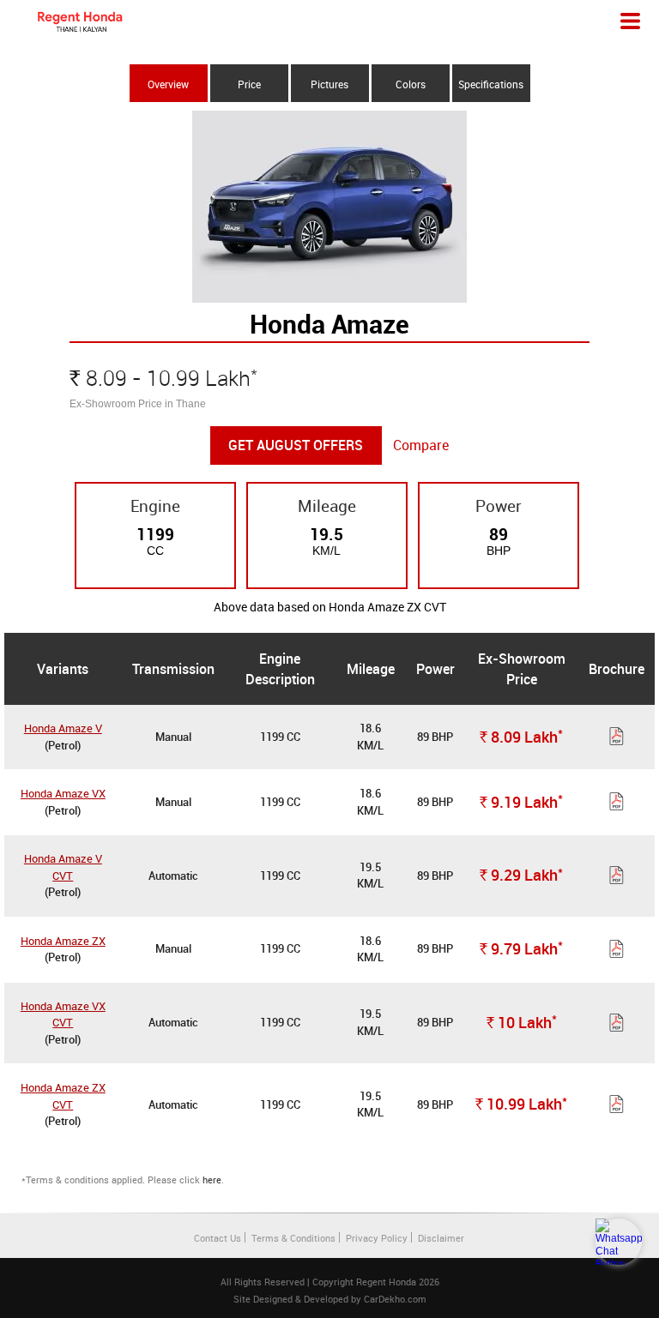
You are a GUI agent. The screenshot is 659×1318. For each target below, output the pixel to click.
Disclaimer (441, 1237)
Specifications (490, 84)
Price (249, 84)
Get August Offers (295, 445)
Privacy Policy (377, 1237)
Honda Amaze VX (63, 793)
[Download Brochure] (616, 739)
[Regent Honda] (80, 21)
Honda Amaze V (63, 728)
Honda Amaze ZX (63, 940)
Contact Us (217, 1237)
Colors (411, 84)
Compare (421, 445)
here (212, 1179)
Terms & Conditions (293, 1237)
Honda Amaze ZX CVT (63, 1096)
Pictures (329, 84)
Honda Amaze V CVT (63, 867)
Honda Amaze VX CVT (63, 1014)
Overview (168, 84)
